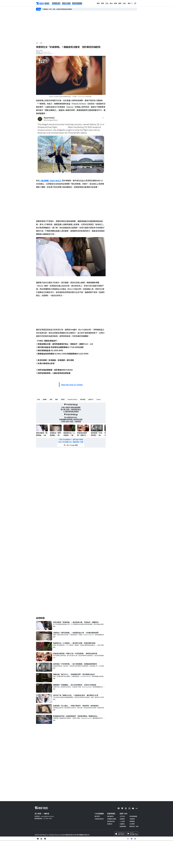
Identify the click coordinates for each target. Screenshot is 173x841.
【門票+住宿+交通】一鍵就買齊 (71, 421)
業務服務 (132, 821)
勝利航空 (82, 399)
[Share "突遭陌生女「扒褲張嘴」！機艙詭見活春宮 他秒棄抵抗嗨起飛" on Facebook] (45, 839)
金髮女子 (90, 399)
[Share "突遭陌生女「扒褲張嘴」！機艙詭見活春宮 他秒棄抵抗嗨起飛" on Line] (38, 839)
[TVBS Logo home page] (42, 3)
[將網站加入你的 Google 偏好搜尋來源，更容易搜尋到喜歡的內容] (71, 445)
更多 (129, 3)
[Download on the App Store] (120, 834)
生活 (106, 3)
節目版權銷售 (133, 816)
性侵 (38, 399)
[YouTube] (133, 808)
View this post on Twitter (72, 384)
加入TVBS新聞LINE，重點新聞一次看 (71, 442)
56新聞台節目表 (99, 819)
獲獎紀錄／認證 (134, 826)
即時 (102, 3)
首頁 (98, 3)
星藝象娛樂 (123, 826)
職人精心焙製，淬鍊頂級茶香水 (71, 409)
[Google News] (136, 808)
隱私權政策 (110, 816)
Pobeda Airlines (72, 399)
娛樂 (115, 3)
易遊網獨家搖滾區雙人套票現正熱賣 (70, 419)
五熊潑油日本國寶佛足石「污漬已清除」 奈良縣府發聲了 (57, 9)
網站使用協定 (111, 821)
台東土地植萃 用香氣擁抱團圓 (70, 407)
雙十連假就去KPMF (70, 417)
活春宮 (63, 399)
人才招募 (122, 821)
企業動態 (122, 819)
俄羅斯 (45, 399)
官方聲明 (132, 824)
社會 (124, 3)
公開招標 (132, 819)
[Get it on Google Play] (132, 834)
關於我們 (97, 816)
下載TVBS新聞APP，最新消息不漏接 (71, 439)
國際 (119, 3)
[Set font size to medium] (131, 839)
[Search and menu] (135, 3)
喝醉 (56, 399)
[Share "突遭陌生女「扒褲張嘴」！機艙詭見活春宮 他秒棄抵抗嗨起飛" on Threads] (41, 839)
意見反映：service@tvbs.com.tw (44, 816)
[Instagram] (129, 808)
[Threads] (126, 808)
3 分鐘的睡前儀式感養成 (71, 411)
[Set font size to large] (135, 839)
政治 (111, 3)
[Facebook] (118, 808)
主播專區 (122, 824)
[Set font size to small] (128, 839)
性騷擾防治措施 (111, 819)
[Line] (122, 808)
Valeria (99, 399)
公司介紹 (122, 816)
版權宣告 (109, 824)
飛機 (51, 399)
